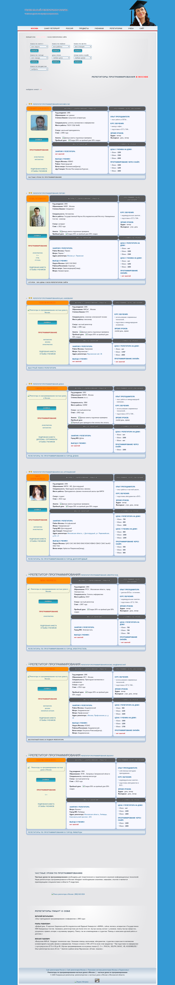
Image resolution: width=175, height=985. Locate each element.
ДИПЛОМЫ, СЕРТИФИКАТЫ (46, 439)
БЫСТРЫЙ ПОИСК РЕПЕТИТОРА (42, 368)
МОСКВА (34, 28)
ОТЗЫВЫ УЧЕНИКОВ (39, 171)
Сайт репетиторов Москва (76, 970)
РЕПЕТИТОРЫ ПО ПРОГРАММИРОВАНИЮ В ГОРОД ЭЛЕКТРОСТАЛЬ (57, 649)
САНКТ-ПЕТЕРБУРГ (52, 28)
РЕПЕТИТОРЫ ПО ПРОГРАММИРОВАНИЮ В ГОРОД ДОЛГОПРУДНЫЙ (57, 559)
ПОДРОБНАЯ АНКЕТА (39, 169)
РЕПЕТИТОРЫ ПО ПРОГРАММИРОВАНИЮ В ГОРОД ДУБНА (53, 456)
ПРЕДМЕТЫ (84, 28)
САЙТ (142, 28)
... (127, 119)
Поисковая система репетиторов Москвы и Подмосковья (108, 970)
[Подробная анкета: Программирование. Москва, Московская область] (39, 130)
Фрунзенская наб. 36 (94, 354)
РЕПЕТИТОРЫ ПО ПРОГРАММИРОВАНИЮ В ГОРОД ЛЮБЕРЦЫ (55, 832)
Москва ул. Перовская (75, 256)
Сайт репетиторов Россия (55, 970)
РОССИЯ (69, 28)
